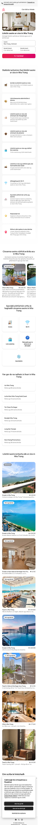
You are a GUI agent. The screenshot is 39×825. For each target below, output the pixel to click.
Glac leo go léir (19, 804)
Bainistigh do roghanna (19, 813)
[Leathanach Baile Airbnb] (3, 9)
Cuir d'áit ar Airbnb (28, 9)
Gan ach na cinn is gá (19, 808)
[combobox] (19, 44)
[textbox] (10, 50)
